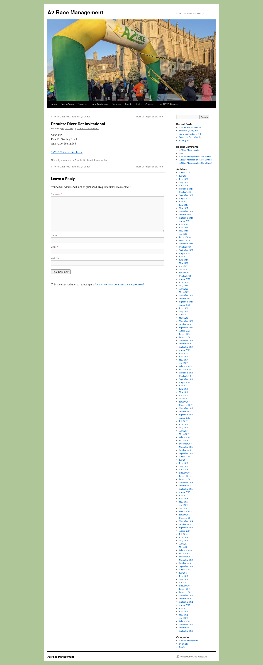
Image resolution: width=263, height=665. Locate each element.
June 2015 (183, 498)
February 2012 (185, 621)
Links (139, 104)
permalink (102, 160)
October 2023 (185, 246)
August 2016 (184, 456)
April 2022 (183, 288)
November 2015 (186, 482)
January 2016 (185, 475)
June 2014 (183, 537)
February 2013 (185, 585)
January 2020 (185, 333)
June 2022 (183, 282)
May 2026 (183, 182)
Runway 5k (184, 140)
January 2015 (185, 514)
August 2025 (184, 198)
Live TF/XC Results (168, 104)
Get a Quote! (67, 104)
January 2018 (185, 401)
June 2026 (183, 179)
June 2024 (183, 227)
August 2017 (184, 417)
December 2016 (186, 443)
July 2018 (183, 385)
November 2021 (186, 295)
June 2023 (183, 259)
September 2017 (186, 414)
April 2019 (183, 362)
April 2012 (183, 617)
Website (55, 258)
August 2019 (184, 350)
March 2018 (184, 398)
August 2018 (184, 382)
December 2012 (186, 592)
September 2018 (186, 379)
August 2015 (184, 492)
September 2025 (186, 195)
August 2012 (184, 605)
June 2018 (183, 388)
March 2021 (184, 317)
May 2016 (183, 466)
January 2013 (185, 588)
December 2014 (186, 517)
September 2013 (186, 566)
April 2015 (183, 504)
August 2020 (184, 330)
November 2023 (186, 243)
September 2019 (186, 346)
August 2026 (184, 172)
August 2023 (184, 253)
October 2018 (185, 375)
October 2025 (185, 191)
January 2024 (185, 237)
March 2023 (184, 269)
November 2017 (186, 408)
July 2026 (183, 175)
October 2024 (185, 214)
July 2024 (183, 224)
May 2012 (183, 614)
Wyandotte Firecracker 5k (190, 137)
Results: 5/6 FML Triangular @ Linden (70, 116)
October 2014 (185, 524)
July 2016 (183, 459)
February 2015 (185, 511)
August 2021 (184, 304)
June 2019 (183, 356)
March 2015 (184, 508)
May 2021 (183, 311)
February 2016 (185, 472)
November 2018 (186, 372)
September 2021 (186, 301)
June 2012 (183, 611)
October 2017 (185, 411)
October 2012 (185, 598)
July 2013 (183, 572)
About (54, 104)
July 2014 (183, 534)
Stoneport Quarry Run (188, 130)
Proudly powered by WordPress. (194, 656)
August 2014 (184, 530)
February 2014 (185, 550)
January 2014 (185, 553)
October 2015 (185, 485)
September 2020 (186, 327)
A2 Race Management (75, 12)
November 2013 (186, 559)
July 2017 (183, 421)
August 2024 (184, 220)
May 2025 (183, 208)
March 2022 (184, 291)
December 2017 (186, 404)
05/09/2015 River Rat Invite (66, 152)
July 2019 (183, 353)
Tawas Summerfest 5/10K (190, 133)
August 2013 (184, 569)
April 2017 (183, 430)
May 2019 (183, 359)
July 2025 (183, 201)
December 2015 (186, 479)
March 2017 (184, 433)
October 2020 (185, 324)
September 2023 (186, 250)
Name (54, 235)
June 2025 (183, 204)
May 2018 (183, 392)
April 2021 (183, 314)
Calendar (82, 104)
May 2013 (183, 579)
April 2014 (183, 543)
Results (129, 104)
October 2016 (185, 450)
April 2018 (183, 395)
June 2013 (183, 575)
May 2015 (183, 501)
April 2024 (183, 233)
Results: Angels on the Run (150, 116)
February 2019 (185, 366)
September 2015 (186, 488)
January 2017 (185, 440)
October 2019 (185, 343)
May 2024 (183, 230)
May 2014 (183, 540)
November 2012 (186, 595)
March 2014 (184, 546)
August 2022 (184, 279)
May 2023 (183, 262)
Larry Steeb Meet (100, 104)
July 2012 (183, 608)
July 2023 (183, 256)
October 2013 (185, 563)
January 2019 (185, 369)
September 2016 (186, 453)
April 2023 (183, 266)
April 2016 (183, 469)
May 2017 (183, 427)
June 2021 (183, 308)
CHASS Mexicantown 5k (190, 127)
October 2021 (185, 298)
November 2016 (186, 446)
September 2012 (186, 601)
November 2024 (186, 211)
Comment (56, 194)
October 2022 (185, 275)
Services (116, 104)
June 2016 (183, 463)
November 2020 (186, 321)
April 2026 (183, 185)
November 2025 (186, 188)
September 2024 (186, 217)
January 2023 (185, 272)
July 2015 (183, 495)
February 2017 (185, 437)
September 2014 (186, 527)
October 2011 (185, 627)
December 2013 (186, 556)
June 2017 (183, 424)
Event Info (183, 643)
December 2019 (186, 337)
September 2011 (186, 630)
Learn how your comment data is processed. (120, 284)
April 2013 (183, 582)
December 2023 (186, 240)
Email (54, 246)
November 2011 (186, 624)
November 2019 (186, 340)
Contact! (149, 104)
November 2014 (186, 521)
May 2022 (183, 285)
